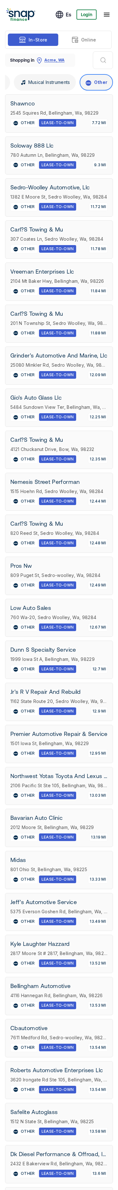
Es (68, 14)
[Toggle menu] (106, 14)
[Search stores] (103, 60)
